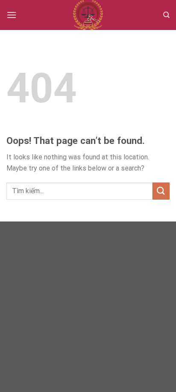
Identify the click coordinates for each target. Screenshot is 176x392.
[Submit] (161, 191)
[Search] (166, 15)
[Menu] (11, 14)
